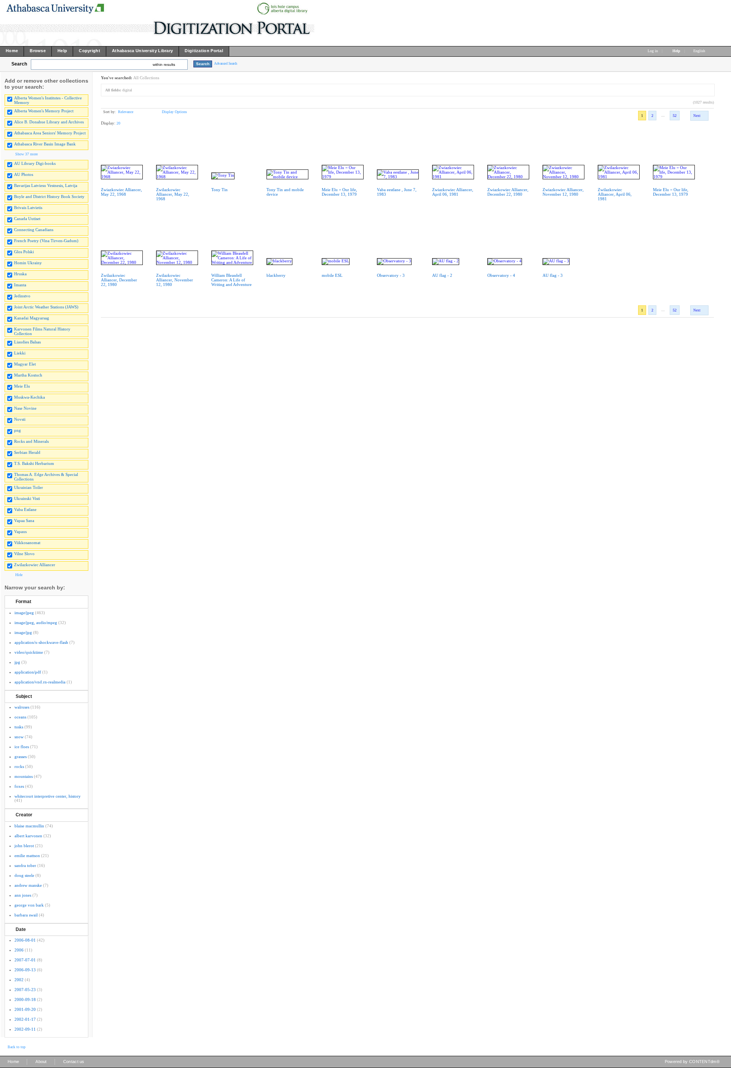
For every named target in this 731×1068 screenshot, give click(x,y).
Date (21, 929)
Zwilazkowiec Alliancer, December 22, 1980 (119, 280)
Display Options (174, 112)
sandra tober (25, 865)
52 (675, 115)
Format (23, 601)
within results (164, 64)
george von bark (29, 905)
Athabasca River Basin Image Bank (45, 144)
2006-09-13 (25, 969)
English (699, 51)
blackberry (276, 275)
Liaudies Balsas (27, 342)
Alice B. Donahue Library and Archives (49, 122)
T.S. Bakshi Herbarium (34, 463)
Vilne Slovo (24, 553)
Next (697, 116)
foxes (19, 786)
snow (19, 736)
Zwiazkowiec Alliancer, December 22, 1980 (507, 191)
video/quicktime (28, 652)
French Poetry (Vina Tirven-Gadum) (46, 240)
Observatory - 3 (391, 275)
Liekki (20, 353)
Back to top (17, 1047)
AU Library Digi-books (35, 163)
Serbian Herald (27, 452)
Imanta (20, 285)
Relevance (125, 112)
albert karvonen (28, 835)
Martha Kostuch (28, 375)
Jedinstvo (22, 296)
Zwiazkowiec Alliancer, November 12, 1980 (563, 191)
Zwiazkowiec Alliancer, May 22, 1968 (121, 191)
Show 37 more (26, 154)
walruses (21, 707)
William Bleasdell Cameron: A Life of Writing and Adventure (231, 280)
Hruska (20, 273)
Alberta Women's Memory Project (43, 111)
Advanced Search (225, 63)
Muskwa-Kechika (29, 397)
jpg (17, 662)
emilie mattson (27, 855)
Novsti (20, 419)
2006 (19, 950)
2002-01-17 (25, 1019)
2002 (19, 979)
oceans (20, 717)
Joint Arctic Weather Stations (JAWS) (46, 307)
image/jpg (23, 632)
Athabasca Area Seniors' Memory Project (50, 133)
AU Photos (23, 174)
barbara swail (26, 915)
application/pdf (27, 672)
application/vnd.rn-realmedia (39, 682)
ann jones (22, 895)
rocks (19, 766)
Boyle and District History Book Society (49, 196)
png (17, 430)
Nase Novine (25, 408)
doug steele (24, 875)
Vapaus (20, 531)
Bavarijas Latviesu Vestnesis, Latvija (45, 185)
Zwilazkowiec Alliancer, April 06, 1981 (615, 194)
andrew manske (28, 885)
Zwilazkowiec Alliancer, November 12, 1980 (174, 280)
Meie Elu (22, 386)
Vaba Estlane (25, 509)
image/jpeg (24, 612)
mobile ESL (332, 275)
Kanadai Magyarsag (31, 318)
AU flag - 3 (553, 275)
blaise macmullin (29, 826)
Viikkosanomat (27, 542)
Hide (18, 575)
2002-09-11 (25, 1029)
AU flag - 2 (442, 275)
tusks (18, 727)
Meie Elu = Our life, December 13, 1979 (339, 191)
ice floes (21, 746)
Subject (24, 696)
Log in (653, 51)
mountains (23, 776)
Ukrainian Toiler (28, 487)
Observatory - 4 (501, 275)
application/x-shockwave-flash (41, 642)
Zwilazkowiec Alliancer (34, 564)
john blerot (24, 845)
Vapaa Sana (24, 520)
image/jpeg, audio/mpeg (35, 622)
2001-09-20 (25, 1009)
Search (19, 64)
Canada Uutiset (27, 218)
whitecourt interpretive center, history (47, 796)
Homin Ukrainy (28, 262)
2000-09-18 (25, 999)
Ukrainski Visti (27, 498)
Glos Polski (24, 251)
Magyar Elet (25, 364)
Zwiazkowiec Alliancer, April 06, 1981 (452, 191)
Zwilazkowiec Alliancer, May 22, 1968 (172, 194)
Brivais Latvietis (28, 207)
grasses (20, 756)
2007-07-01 (25, 960)
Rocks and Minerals (31, 441)
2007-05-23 (25, 989)
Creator (24, 814)
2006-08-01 (25, 940)
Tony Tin (219, 189)
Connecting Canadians (33, 229)
